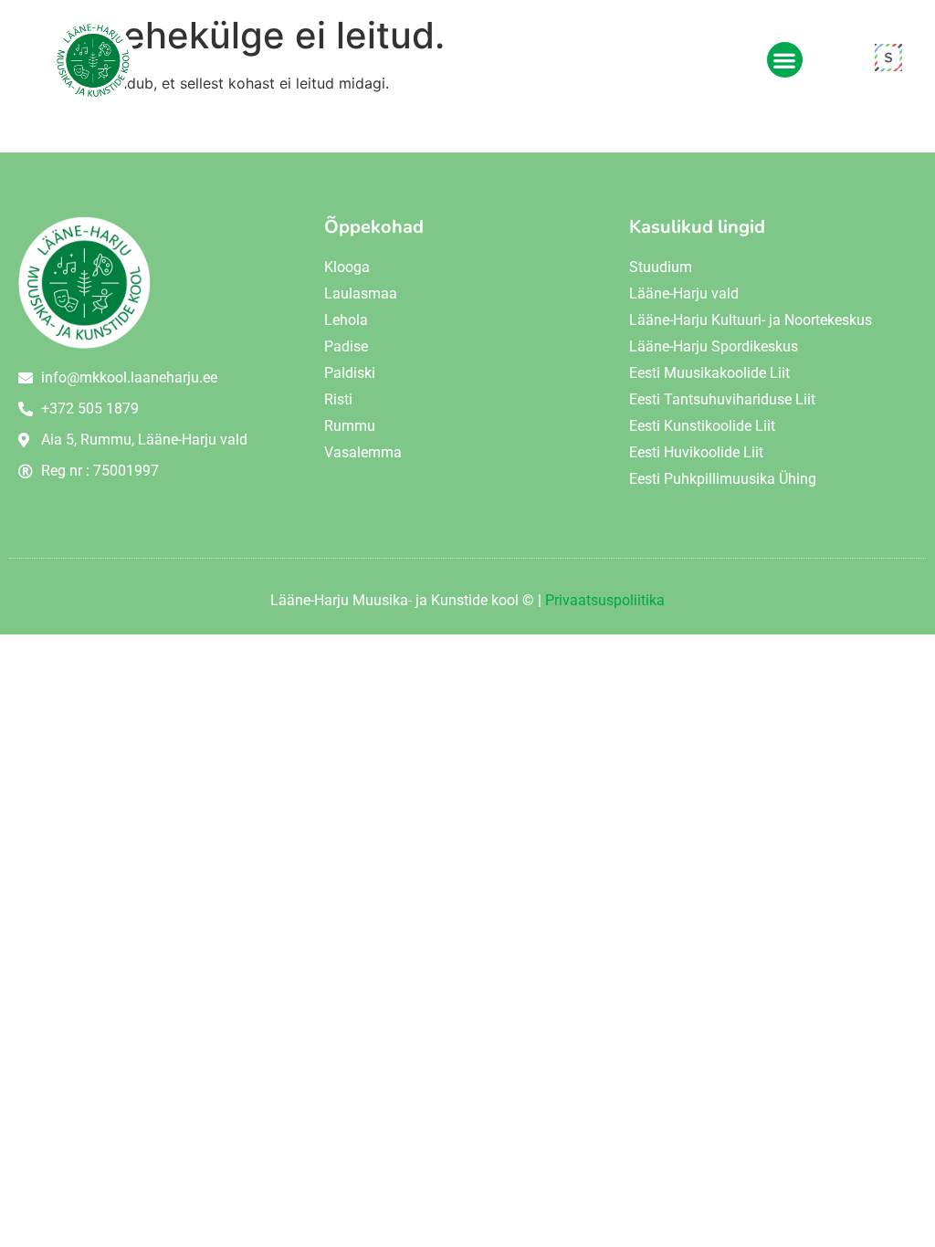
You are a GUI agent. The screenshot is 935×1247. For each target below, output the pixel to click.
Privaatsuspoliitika (605, 600)
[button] (785, 60)
